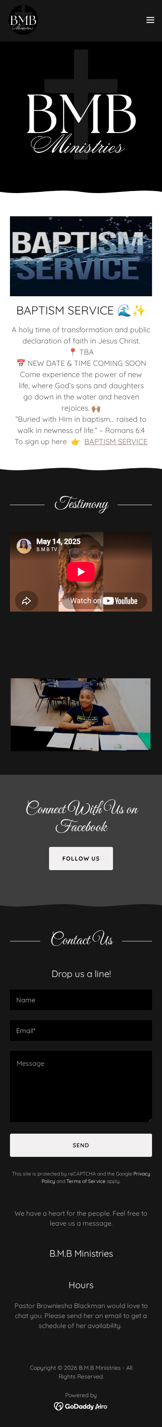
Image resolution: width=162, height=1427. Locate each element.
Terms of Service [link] (86, 1181)
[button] (150, 20)
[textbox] (81, 999)
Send (81, 1145)
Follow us (81, 858)
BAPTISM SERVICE (115, 441)
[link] (23, 19)
